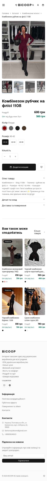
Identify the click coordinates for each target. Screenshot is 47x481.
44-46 (21, 142)
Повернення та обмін (11, 406)
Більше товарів (37, 232)
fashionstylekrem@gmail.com (16, 431)
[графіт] (19, 87)
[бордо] (7, 87)
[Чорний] (30, 87)
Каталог (15, 13)
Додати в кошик (20, 167)
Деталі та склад (9, 199)
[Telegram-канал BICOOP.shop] (10, 385)
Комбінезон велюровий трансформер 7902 (12, 270)
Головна (5, 13)
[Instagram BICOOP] (4, 385)
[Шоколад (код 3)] (24, 128)
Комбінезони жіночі (30, 13)
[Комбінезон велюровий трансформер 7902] (12, 252)
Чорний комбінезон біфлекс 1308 (10, 319)
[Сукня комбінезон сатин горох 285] (35, 301)
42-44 (13, 142)
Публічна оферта (9, 402)
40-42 (5, 142)
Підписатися (23, 460)
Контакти (6, 410)
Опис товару (8, 178)
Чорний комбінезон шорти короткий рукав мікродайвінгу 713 (34, 270)
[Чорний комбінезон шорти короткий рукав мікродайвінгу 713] (35, 252)
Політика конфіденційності (13, 399)
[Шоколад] (42, 87)
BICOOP (25, 5)
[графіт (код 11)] (11, 128)
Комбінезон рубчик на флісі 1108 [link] (16, 16)
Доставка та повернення (14, 205)
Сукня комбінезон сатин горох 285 (32, 319)
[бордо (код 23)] (4, 128)
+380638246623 (10, 434)
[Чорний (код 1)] (17, 128)
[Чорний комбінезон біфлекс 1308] (12, 301)
